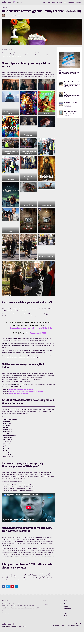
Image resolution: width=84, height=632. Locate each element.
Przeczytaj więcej (6, 613)
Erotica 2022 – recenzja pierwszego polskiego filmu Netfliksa (25, 391)
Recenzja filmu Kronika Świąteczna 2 (18, 393)
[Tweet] (8, 586)
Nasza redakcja (56, 625)
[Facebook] (74, 623)
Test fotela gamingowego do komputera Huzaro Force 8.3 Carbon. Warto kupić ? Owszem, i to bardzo (72, 94)
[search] (60, 604)
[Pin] (12, 586)
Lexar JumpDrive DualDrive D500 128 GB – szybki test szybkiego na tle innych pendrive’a (69, 73)
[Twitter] (76, 623)
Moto (65, 2)
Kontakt (68, 625)
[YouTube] (81, 623)
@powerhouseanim (18, 328)
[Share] (3, 586)
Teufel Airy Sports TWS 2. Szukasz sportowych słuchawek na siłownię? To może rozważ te (72, 112)
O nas (63, 625)
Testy (48, 2)
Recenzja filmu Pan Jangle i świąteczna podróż (21, 389)
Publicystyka (71, 2)
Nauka (53, 2)
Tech (44, 2)
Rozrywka (59, 2)
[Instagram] (78, 623)
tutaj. (24, 580)
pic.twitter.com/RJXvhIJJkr (40, 328)
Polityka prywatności (76, 625)
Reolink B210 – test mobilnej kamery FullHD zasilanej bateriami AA (71, 104)
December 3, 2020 (38, 333)
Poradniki (78, 2)
